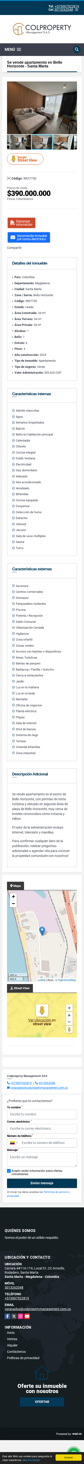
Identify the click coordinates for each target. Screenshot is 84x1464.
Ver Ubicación (40, 1020)
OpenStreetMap (67, 980)
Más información (31, 1460)
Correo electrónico (19, 1121)
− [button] (13, 904)
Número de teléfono (20, 1136)
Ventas (12, 1339)
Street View (27, 159)
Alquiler (12, 1345)
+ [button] (13, 897)
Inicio (11, 1333)
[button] (73, 85)
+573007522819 (67, 6)
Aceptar (68, 1457)
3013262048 (63, 9)
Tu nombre (14, 1107)
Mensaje (13, 1150)
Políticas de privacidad (23, 1358)
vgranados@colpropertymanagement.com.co (39, 1087)
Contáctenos (16, 1351)
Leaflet (41, 980)
